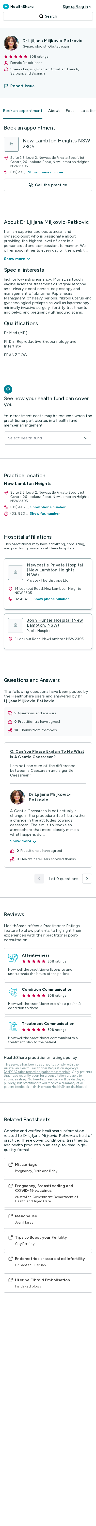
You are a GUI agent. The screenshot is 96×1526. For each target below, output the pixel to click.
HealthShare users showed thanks (48, 859)
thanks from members (38, 730)
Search (51, 16)
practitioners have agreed (39, 722)
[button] (22, 86)
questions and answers (37, 713)
